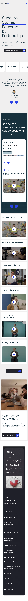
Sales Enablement (8, 540)
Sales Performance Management (11, 545)
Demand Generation (8, 538)
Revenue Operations (8, 552)
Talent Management (8, 550)
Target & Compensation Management (12, 566)
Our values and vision (8, 589)
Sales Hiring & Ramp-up (9, 535)
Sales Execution (7, 543)
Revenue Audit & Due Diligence (10, 515)
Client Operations (8, 573)
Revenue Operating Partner (9, 517)
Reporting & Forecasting (9, 575)
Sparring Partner (7, 522)
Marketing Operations (8, 568)
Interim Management (8, 524)
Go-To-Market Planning (9, 563)
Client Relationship (8, 547)
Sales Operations (7, 571)
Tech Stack (6, 578)
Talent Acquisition (8, 527)
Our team (6, 587)
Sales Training (7, 519)
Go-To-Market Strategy (9, 561)
